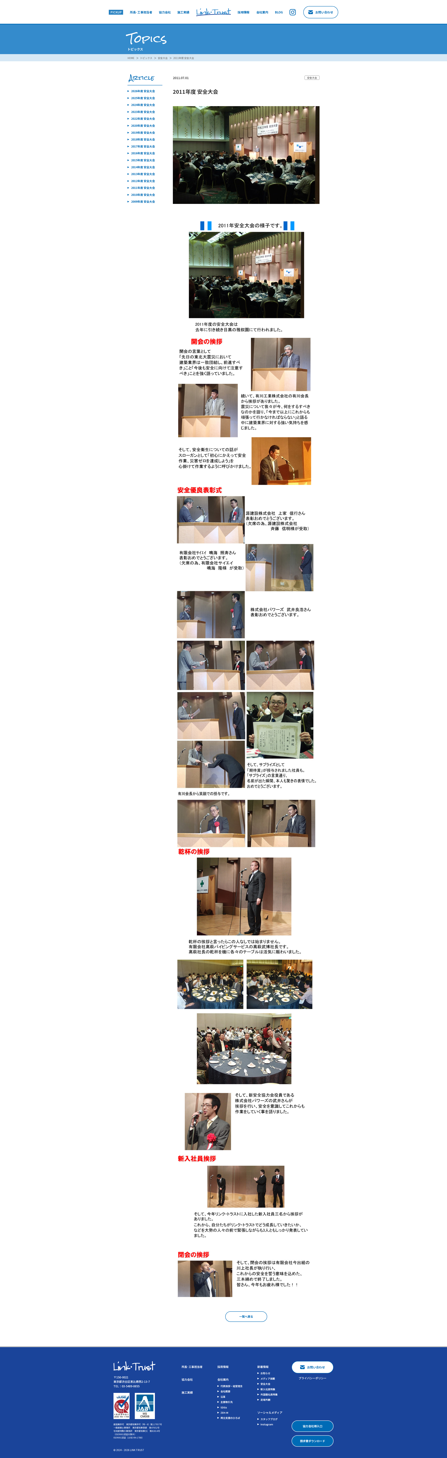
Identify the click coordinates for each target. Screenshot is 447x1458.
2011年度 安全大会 (183, 57)
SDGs (224, 1407)
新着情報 (263, 1367)
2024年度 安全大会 (143, 105)
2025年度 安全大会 (143, 98)
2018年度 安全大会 (143, 139)
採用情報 (244, 12)
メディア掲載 (268, 1378)
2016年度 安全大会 (143, 153)
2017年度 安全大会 (143, 146)
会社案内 (262, 12)
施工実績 (183, 12)
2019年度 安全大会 (143, 132)
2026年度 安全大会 (143, 91)
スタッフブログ (269, 1419)
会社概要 (225, 1391)
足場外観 (265, 1399)
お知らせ (265, 1373)
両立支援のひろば (230, 1418)
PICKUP (116, 12)
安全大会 (163, 57)
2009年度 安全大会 (143, 201)
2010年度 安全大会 (143, 195)
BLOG (279, 12)
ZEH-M (224, 1412)
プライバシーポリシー (313, 1378)
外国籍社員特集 (269, 1394)
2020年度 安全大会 (143, 125)
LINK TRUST (137, 1450)
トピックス (146, 57)
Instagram (267, 1424)
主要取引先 (227, 1402)
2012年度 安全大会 (143, 181)
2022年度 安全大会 (143, 118)
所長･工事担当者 (141, 12)
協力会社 (165, 12)
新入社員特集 (268, 1389)
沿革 (223, 1396)
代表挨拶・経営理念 (232, 1386)
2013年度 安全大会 (143, 174)
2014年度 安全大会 (143, 167)
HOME (130, 57)
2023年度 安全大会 (143, 112)
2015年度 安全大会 (143, 160)
